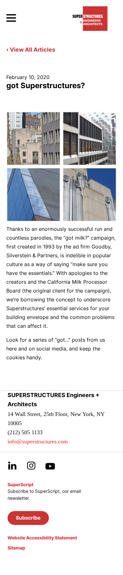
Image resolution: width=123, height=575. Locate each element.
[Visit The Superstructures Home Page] (90, 18)
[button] (28, 518)
